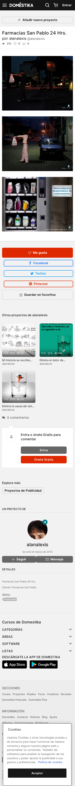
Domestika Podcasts (14, 699)
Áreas (7, 637)
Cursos (6, 694)
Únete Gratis (43, 459)
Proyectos (19, 694)
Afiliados (7, 722)
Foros (41, 694)
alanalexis (27, 38)
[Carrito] (55, 5)
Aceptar (37, 773)
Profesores (41, 722)
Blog (44, 717)
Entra (44, 450)
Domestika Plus (38, 699)
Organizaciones (24, 722)
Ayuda (53, 717)
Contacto (22, 717)
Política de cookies (50, 762)
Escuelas (66, 694)
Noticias (35, 717)
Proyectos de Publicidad (23, 490)
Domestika (8, 717)
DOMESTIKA (21, 5)
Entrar (67, 5)
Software (11, 644)
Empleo (31, 694)
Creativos (53, 694)
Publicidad (10, 599)
